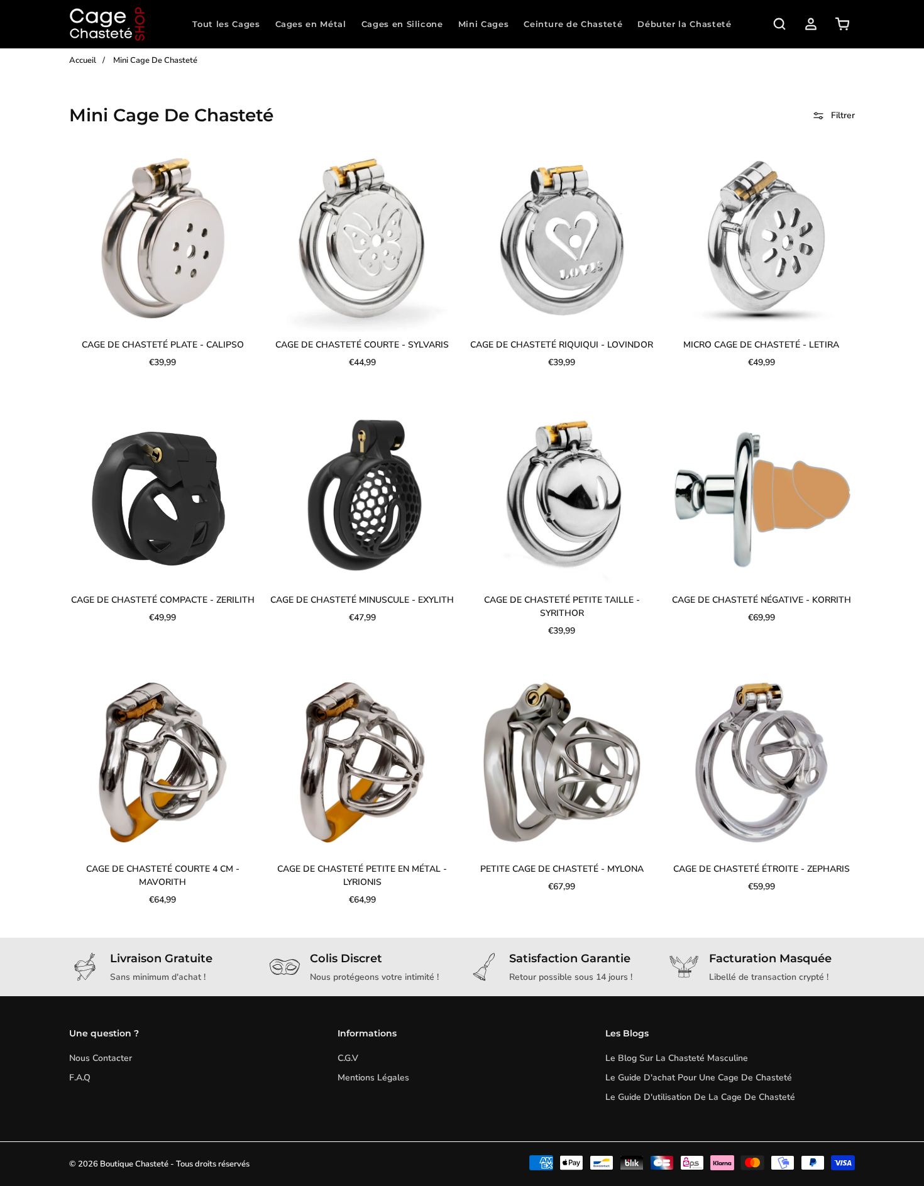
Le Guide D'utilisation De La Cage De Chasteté (700, 1097)
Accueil (82, 60)
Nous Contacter (100, 1058)
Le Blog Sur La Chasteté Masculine (676, 1058)
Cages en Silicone (402, 24)
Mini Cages (483, 24)
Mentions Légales (373, 1078)
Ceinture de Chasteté (573, 24)
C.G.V (348, 1058)
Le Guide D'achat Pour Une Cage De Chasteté (698, 1078)
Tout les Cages (226, 24)
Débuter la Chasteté (684, 24)
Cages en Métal (310, 24)
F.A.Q (80, 1078)
